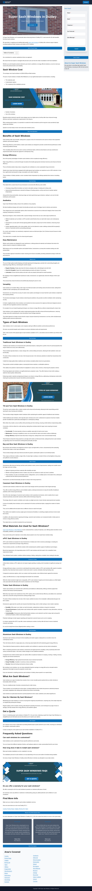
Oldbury (6, 866)
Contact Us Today (32, 559)
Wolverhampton (37, 859)
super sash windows (33, 42)
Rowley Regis (10, 808)
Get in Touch (32, 461)
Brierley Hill (22, 808)
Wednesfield (36, 862)
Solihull (35, 879)
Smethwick (35, 855)
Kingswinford (8, 869)
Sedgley (17, 808)
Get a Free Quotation (32, 131)
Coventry (35, 881)
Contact (86, 2)
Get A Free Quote (32, 846)
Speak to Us (32, 259)
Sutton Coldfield (37, 877)
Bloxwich (35, 870)
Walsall (35, 864)
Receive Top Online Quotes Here (32, 812)
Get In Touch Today (32, 48)
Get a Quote (31, 25)
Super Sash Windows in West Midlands (12, 529)
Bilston (6, 873)
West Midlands (36, 868)
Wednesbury (8, 875)
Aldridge (35, 872)
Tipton (26, 808)
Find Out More (32, 181)
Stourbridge (7, 879)
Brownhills (35, 875)
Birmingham (36, 866)
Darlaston (7, 881)
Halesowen (7, 877)
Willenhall (35, 857)
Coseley (5, 808)
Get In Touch (76, 57)
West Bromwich (8, 871)
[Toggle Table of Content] (16, 53)
